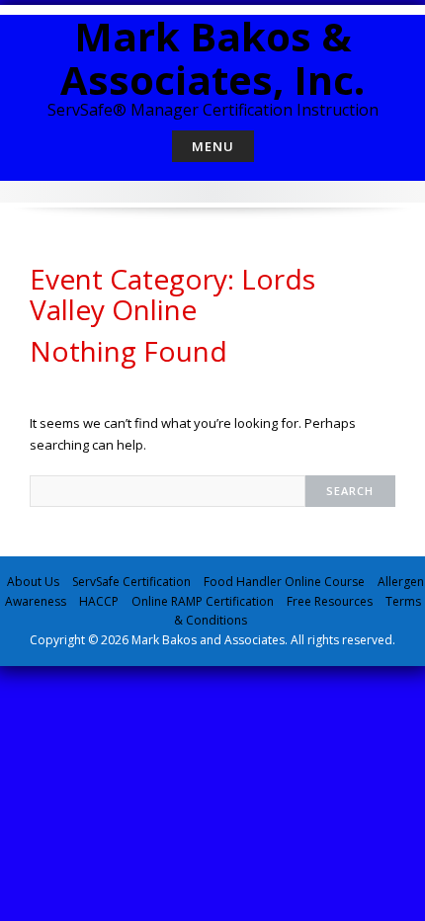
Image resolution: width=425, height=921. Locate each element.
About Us (33, 581)
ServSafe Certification (131, 581)
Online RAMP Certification (202, 601)
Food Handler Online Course (284, 581)
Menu (213, 146)
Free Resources (330, 601)
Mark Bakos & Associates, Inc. (212, 58)
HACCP (99, 601)
